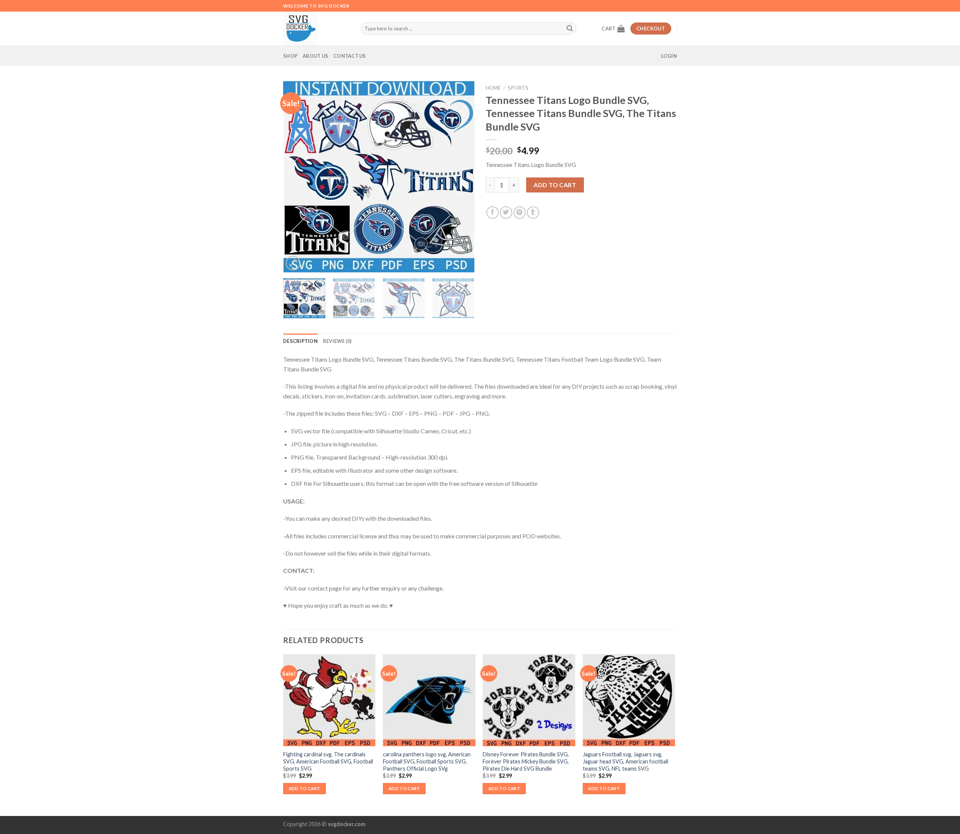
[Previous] (296, 177)
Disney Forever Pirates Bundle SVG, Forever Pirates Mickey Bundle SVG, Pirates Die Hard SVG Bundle (526, 761)
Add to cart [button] (305, 788)
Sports (518, 88)
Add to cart (555, 184)
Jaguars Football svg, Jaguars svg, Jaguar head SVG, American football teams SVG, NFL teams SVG (625, 761)
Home (493, 88)
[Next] (461, 177)
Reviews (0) (337, 341)
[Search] (569, 28)
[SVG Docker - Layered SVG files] (316, 28)
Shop (290, 56)
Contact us (349, 56)
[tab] (300, 341)
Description (300, 341)
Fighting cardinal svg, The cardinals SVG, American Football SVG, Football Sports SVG (328, 761)
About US (315, 56)
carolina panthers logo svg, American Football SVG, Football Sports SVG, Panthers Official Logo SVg (427, 761)
